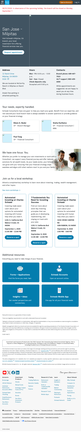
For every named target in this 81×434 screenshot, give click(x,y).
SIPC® (17, 417)
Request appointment (14, 52)
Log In (77, 2)
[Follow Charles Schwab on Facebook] (13, 372)
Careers (35, 414)
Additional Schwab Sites (26, 410)
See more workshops (10, 190)
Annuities (18, 392)
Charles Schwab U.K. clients (44, 361)
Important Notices (69, 414)
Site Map (37, 410)
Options (30, 386)
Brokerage (5, 380)
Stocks (17, 382)
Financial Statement (60, 410)
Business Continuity (47, 410)
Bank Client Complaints (52, 417)
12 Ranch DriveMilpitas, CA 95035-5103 (13, 76)
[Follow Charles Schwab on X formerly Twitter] (9, 372)
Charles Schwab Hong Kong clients (24, 361)
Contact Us (17, 414)
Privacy (15, 410)
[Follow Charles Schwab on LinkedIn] (18, 372)
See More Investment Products (18, 400)
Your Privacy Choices (30, 421)
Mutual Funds (19, 385)
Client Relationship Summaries (10, 421)
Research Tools (46, 391)
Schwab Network (59, 400)
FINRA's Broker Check (38, 417)
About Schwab (26, 414)
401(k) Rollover (7, 383)
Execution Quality (33, 383)
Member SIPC (36, 364)
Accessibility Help (7, 414)
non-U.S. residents (7, 361)
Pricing (69, 395)
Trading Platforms (33, 380)
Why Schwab (71, 380)
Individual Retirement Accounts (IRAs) (7, 387)
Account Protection (7, 417)
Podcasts (57, 397)
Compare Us (71, 383)
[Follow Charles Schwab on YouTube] (4, 372)
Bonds (17, 395)
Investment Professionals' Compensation (50, 414)
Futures (30, 389)
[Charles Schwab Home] (7, 2)
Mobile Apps (45, 394)
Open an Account (66, 2)
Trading (56, 385)
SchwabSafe (7, 410)
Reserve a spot (14, 237)
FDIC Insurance (25, 417)
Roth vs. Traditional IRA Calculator (45, 386)
